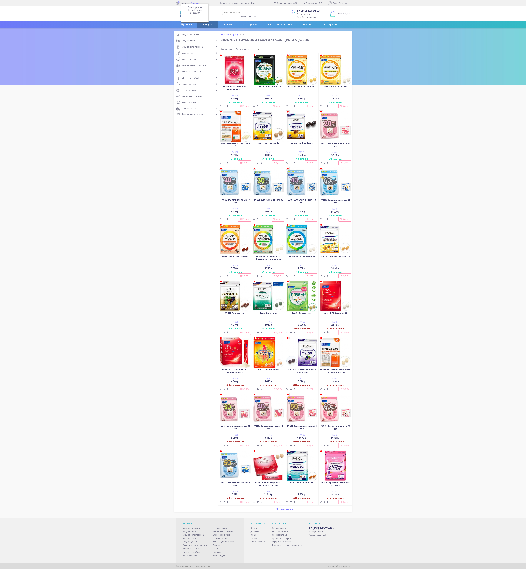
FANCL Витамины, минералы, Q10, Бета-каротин (335, 371)
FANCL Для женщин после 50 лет (302, 427)
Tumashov (345, 566)
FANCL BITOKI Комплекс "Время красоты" (235, 88)
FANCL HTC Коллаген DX (335, 313)
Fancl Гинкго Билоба (268, 143)
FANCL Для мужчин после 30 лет (268, 201)
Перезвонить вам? (248, 16)
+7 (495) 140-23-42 (308, 11)
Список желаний (279, 534)
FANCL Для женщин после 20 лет (335, 144)
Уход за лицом (188, 40)
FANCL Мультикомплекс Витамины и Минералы (268, 257)
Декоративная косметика (194, 65)
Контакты (244, 3)
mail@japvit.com (316, 531)
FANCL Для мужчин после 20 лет (235, 201)
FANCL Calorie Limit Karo (268, 86)
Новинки (227, 24)
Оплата (223, 3)
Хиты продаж (250, 24)
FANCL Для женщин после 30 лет (235, 427)
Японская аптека (190, 108)
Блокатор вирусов (190, 102)
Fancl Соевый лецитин (301, 482)
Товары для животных (192, 114)
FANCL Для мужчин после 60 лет (335, 201)
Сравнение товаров (281, 538)
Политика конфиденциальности (287, 545)
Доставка (233, 3)
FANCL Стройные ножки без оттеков (335, 484)
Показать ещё (287, 508)
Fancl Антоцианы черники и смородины (301, 370)
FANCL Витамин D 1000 (335, 86)
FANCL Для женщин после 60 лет (335, 427)
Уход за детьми (189, 59)
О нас (253, 3)
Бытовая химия (189, 90)
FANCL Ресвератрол (235, 313)
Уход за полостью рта (192, 47)
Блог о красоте (329, 24)
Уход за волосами (190, 34)
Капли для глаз (189, 84)
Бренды (206, 24)
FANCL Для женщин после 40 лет (268, 427)
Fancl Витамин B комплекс (302, 86)
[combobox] (247, 49)
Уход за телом (188, 53)
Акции (189, 24)
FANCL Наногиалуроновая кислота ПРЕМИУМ (268, 483)
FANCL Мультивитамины (235, 256)
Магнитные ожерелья (192, 96)
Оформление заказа (281, 541)
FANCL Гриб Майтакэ (302, 143)
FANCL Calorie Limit (301, 313)
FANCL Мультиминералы (302, 256)
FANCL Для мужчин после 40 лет (301, 201)
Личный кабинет (279, 528)
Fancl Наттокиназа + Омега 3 (335, 256)
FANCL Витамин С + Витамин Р (235, 144)
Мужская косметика (191, 71)
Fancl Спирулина (268, 313)
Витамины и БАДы (190, 77)
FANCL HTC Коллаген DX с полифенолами (235, 370)
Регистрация (344, 3)
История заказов (280, 531)
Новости (307, 24)
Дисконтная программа (280, 24)
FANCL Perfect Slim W (268, 369)
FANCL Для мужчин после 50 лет (235, 483)
